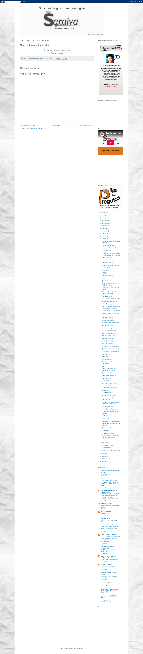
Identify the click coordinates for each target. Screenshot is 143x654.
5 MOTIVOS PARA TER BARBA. (109, 520)
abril (103, 453)
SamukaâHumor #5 (108, 275)
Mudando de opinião (108, 341)
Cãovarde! (105, 390)
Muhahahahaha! (107, 373)
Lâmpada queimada (108, 433)
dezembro (105, 220)
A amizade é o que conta (109, 387)
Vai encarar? (105, 381)
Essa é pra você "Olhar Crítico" (111, 253)
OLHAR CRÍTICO (106, 512)
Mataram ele (105, 430)
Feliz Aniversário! (107, 260)
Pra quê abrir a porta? (108, 245)
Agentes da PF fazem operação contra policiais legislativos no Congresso (109, 528)
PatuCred (104, 586)
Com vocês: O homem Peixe (110, 351)
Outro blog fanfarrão (108, 320)
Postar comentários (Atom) (34, 128)
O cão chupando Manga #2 (110, 333)
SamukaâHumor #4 (108, 317)
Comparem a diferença (109, 428)
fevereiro (105, 459)
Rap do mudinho (107, 359)
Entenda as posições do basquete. (110, 559)
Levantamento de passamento (111, 311)
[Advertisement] (109, 170)
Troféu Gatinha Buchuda (109, 375)
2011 (102, 218)
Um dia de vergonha (108, 343)
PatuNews (104, 479)
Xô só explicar (106, 268)
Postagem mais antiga (86, 125)
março (104, 456)
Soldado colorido (107, 296)
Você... (104, 278)
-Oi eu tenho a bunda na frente (111, 298)
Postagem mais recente (28, 125)
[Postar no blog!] (59, 59)
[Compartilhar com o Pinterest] (65, 59)
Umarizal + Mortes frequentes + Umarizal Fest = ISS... (111, 402)
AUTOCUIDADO (105, 474)
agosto (104, 231)
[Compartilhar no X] (61, 59)
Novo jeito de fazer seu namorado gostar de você (110, 384)
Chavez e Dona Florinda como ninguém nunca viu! (111, 292)
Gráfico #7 (105, 442)
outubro (104, 226)
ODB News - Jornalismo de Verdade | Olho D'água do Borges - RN (109, 591)
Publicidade (105, 356)
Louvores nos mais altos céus (111, 450)
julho (103, 233)
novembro (105, 223)
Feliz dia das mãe (107, 393)
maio (103, 239)
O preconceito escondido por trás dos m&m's (110, 284)
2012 (102, 216)
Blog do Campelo (106, 564)
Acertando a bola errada (109, 248)
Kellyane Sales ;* (106, 583)
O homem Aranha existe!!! (109, 336)
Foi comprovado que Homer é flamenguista (111, 256)
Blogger (80, 648)
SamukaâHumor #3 (108, 338)
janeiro (104, 461)
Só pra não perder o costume (110, 346)
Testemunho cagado (108, 328)
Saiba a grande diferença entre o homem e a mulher (111, 307)
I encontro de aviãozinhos (109, 301)
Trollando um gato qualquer (110, 323)
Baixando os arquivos (108, 304)
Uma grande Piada (107, 445)
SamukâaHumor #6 (108, 262)
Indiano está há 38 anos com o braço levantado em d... (111, 436)
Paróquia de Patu (106, 503)
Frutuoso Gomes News (108, 525)
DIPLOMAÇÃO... (105, 513)
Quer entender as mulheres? (110, 349)
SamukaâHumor (107, 378)
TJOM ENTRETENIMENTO (109, 535)
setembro (105, 228)
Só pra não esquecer (108, 440)
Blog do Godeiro (106, 601)
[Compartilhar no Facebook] (63, 59)
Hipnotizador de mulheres (109, 395)
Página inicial (57, 125)
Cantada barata (106, 448)
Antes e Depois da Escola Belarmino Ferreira (109, 369)
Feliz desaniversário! (108, 406)
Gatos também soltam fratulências (108, 398)
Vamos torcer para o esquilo (110, 265)
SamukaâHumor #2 (108, 354)
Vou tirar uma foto (107, 416)
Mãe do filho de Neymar (109, 330)
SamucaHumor (105, 518)
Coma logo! (105, 418)
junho (104, 236)
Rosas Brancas (106, 250)
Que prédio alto (106, 281)
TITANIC (104, 273)
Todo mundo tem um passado (111, 421)
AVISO (104, 366)
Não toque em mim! (108, 325)
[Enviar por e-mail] (57, 59)
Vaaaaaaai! (105, 270)
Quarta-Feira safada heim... (110, 409)
